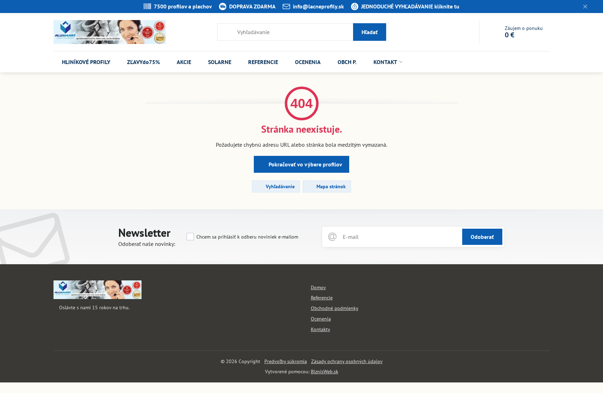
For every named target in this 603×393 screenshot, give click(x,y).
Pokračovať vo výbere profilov (304, 164)
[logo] (98, 297)
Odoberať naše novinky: (146, 243)
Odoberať (482, 236)
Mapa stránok (330, 186)
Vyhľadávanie (279, 186)
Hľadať (370, 32)
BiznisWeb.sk (324, 371)
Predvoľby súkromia (285, 361)
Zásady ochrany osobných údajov (347, 361)
